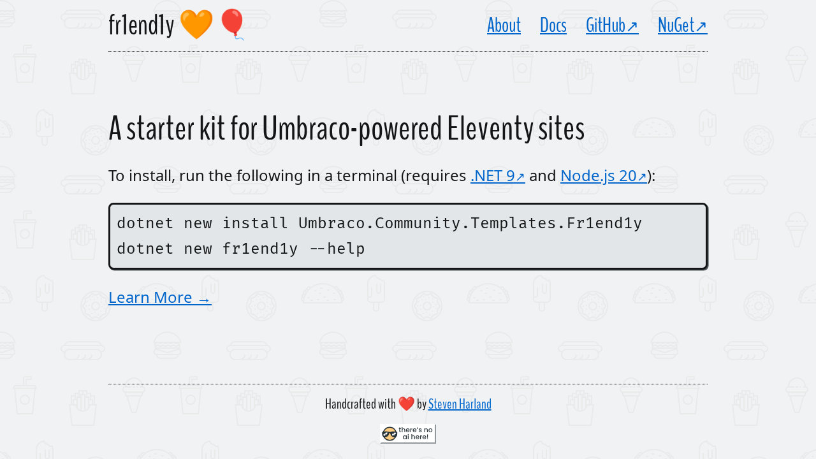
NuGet (676, 25)
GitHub (605, 25)
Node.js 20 (598, 175)
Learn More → (160, 296)
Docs (553, 25)
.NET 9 (492, 175)
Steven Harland (460, 404)
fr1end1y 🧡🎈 (179, 25)
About (504, 25)
